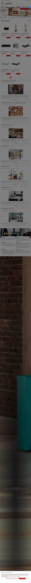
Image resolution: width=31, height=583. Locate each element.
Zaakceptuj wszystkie (22, 578)
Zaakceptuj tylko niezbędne (9, 578)
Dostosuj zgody (16, 578)
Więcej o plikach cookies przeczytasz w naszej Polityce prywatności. (11, 576)
